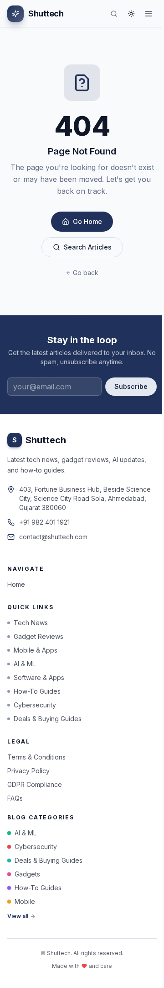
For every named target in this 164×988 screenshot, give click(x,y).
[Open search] (114, 13)
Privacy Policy (28, 771)
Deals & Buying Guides (48, 718)
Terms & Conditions (36, 757)
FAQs (15, 798)
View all (17, 916)
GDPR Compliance (34, 784)
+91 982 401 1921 (44, 522)
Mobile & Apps (35, 650)
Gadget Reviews (38, 636)
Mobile (25, 901)
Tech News (31, 623)
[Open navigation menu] (148, 13)
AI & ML (25, 664)
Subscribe (131, 386)
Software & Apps (39, 677)
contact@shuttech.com (53, 537)
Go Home (87, 221)
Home (16, 584)
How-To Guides (37, 691)
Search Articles (88, 247)
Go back (85, 272)
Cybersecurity (35, 705)
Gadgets (27, 874)
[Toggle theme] (131, 13)
